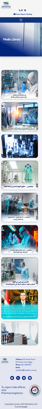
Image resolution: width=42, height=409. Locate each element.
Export (23, 14)
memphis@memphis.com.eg (26, 370)
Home (17, 14)
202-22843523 (26, 364)
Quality (29, 14)
